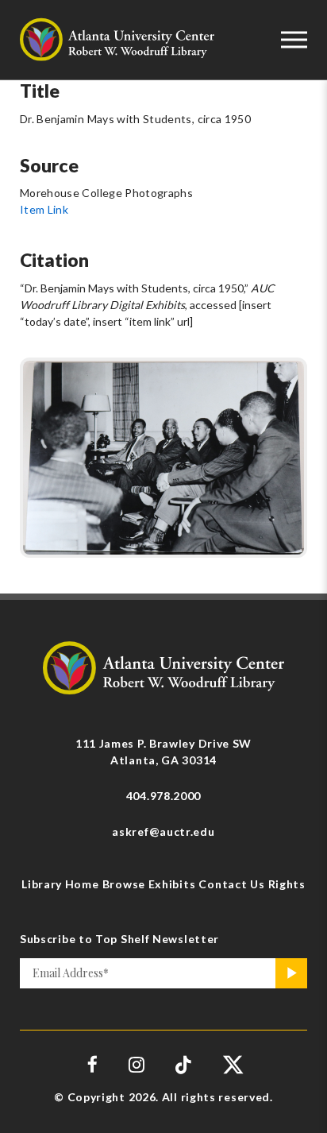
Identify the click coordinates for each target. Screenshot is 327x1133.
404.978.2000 (163, 795)
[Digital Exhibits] (163, 666)
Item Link (44, 209)
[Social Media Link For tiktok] (184, 1064)
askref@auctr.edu (163, 831)
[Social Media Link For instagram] (136, 1064)
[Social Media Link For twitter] (231, 1064)
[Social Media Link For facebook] (92, 1064)
